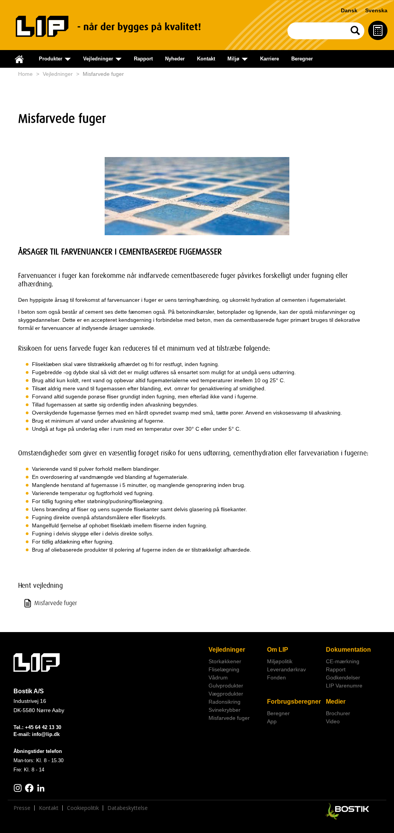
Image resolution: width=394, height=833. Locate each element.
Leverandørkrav (286, 669)
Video (333, 721)
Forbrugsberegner (293, 701)
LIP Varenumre (344, 685)
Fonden (276, 677)
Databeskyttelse (127, 808)
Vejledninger (58, 74)
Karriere (269, 59)
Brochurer (338, 713)
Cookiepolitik (83, 808)
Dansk (349, 10)
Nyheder (175, 59)
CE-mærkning (342, 661)
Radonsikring (224, 702)
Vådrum (218, 677)
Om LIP (277, 649)
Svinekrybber (224, 710)
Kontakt (206, 59)
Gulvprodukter (226, 685)
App (272, 721)
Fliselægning (224, 669)
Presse (21, 808)
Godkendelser (343, 677)
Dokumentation (348, 649)
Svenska (376, 10)
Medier (336, 701)
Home (25, 74)
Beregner (302, 59)
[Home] (116, 26)
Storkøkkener (225, 661)
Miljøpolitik (279, 661)
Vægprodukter (226, 694)
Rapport (143, 59)
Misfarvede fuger (229, 718)
